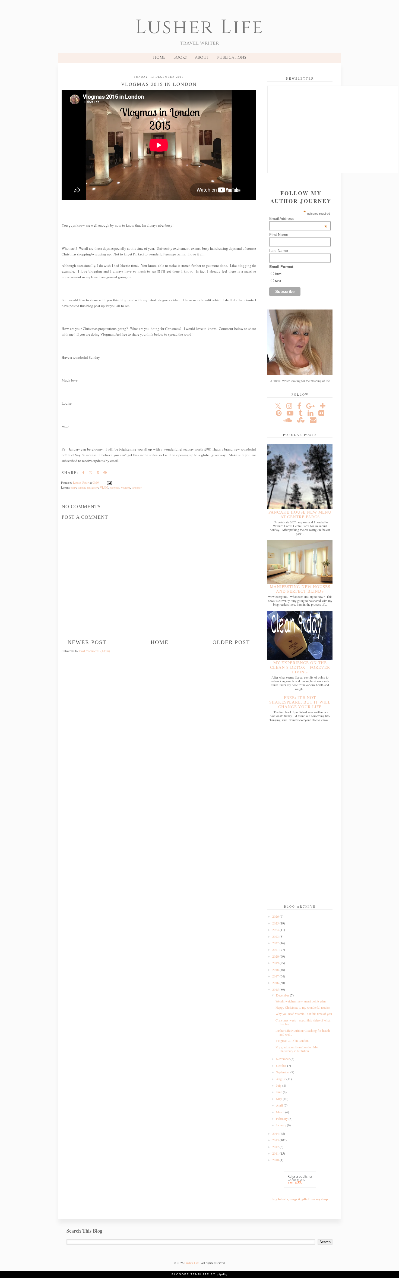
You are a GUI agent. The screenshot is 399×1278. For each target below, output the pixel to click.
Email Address (298, 218)
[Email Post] (109, 483)
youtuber (137, 487)
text (278, 281)
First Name (278, 234)
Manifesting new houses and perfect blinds (300, 589)
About (202, 57)
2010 (276, 1160)
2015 (276, 989)
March (280, 1112)
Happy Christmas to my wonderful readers (303, 1007)
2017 (276, 976)
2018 (276, 969)
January (281, 1125)
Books (180, 57)
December (283, 995)
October (281, 1065)
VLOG (104, 487)
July (279, 1085)
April (280, 1105)
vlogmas (114, 487)
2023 (276, 936)
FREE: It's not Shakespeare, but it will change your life (300, 702)
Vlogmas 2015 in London (292, 1040)
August (281, 1079)
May (279, 1098)
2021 (276, 949)
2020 (276, 956)
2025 (276, 923)
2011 (276, 1153)
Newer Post (87, 642)
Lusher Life (199, 27)
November (283, 1059)
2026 (276, 916)
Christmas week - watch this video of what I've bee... (303, 1022)
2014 (276, 1133)
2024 (276, 929)
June (279, 1092)
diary (73, 487)
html (278, 274)
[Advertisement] (299, 813)
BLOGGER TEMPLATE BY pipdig (200, 1274)
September (283, 1072)
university (92, 487)
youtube (125, 487)
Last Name (278, 250)
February (282, 1118)
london (82, 487)
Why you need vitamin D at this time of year (304, 1013)
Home (159, 57)
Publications (231, 57)
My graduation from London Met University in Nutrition (297, 1049)
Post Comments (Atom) (94, 651)
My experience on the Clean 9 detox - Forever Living (300, 667)
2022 (276, 943)
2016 (276, 982)
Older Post (231, 642)
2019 (276, 963)
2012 (276, 1147)
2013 (276, 1140)
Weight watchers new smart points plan (301, 1001)
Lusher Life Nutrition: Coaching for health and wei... (303, 1032)
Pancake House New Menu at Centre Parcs (299, 514)
